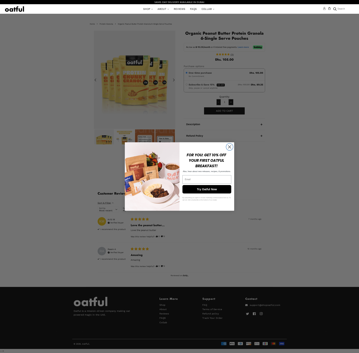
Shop (147, 8)
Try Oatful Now (207, 189)
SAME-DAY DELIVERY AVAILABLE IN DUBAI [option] (179, 2)
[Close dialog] (229, 146)
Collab (207, 8)
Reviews (179, 8)
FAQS (193, 8)
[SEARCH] (334, 9)
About (162, 8)
